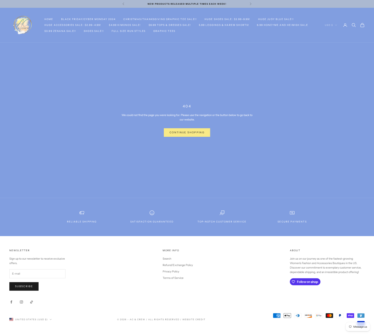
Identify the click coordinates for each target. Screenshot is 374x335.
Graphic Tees (164, 31)
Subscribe (24, 286)
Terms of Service (173, 278)
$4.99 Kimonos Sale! (125, 25)
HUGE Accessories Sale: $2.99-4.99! (72, 25)
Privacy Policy (171, 271)
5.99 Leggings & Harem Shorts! (224, 25)
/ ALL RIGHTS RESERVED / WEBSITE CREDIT (176, 319)
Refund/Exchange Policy (178, 265)
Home (48, 19)
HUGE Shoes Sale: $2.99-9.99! (227, 19)
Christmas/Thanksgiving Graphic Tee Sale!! (160, 19)
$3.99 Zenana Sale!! (60, 31)
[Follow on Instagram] (21, 302)
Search (167, 258)
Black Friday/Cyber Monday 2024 (88, 19)
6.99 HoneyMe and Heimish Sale (282, 25)
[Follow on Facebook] (11, 302)
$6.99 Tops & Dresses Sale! (170, 25)
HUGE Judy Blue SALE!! (276, 19)
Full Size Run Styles (129, 31)
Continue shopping (187, 132)
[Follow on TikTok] (32, 302)
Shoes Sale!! (94, 31)
